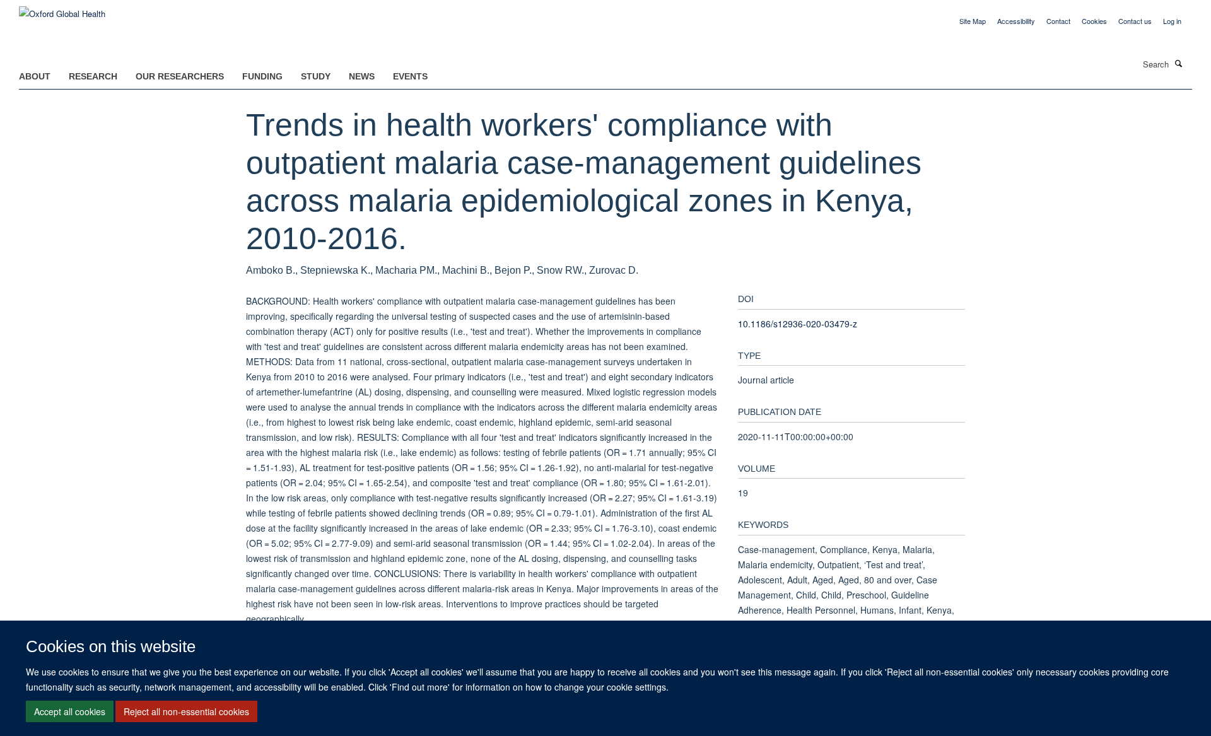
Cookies (1094, 21)
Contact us (1135, 21)
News (362, 76)
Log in (1172, 21)
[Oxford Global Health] (62, 9)
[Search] (1179, 63)
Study (316, 76)
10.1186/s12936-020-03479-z (797, 323)
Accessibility (1016, 21)
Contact (1058, 21)
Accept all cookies (69, 711)
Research (93, 76)
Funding (262, 76)
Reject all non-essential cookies (186, 711)
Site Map (972, 21)
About (34, 76)
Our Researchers (180, 76)
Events (410, 76)
